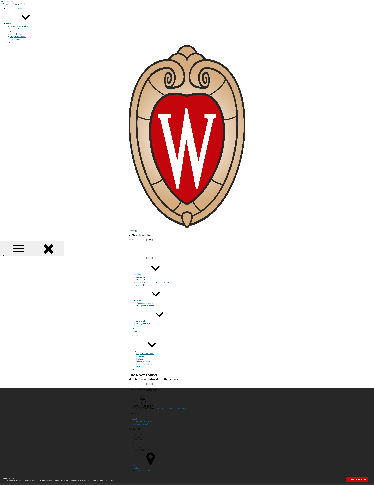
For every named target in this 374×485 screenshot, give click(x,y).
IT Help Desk (15, 39)
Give (8, 42)
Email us (135, 468)
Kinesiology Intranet (140, 424)
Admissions (136, 300)
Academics (136, 274)
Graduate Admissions (144, 303)
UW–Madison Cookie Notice (104, 481)
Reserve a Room (16, 29)
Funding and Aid (138, 321)
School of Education (14, 8)
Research (136, 329)
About (134, 331)
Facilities (13, 31)
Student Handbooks (144, 285)
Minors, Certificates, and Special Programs (152, 282)
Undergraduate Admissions (146, 306)
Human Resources (17, 34)
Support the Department (142, 421)
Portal (8, 23)
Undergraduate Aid (143, 323)
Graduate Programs (144, 277)
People (135, 326)
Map (134, 465)
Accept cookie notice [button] (357, 480)
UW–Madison (14, 4)
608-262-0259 (144, 470)
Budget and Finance (18, 37)
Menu (2, 255)
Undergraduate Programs (146, 280)
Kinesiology (133, 231)
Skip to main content (8, 1)
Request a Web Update (19, 26)
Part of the (172, 408)
